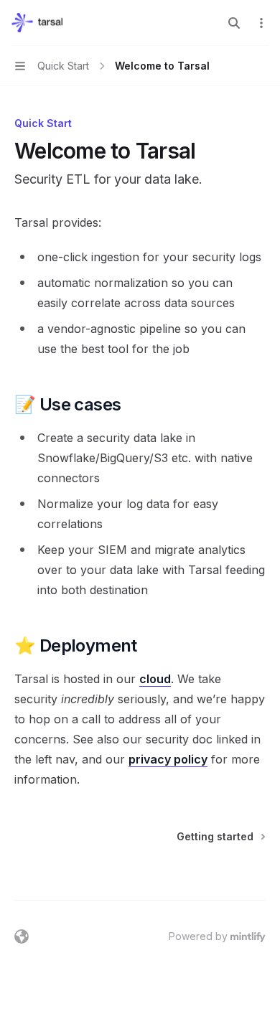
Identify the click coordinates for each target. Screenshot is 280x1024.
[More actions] (261, 23)
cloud (155, 679)
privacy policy (168, 759)
